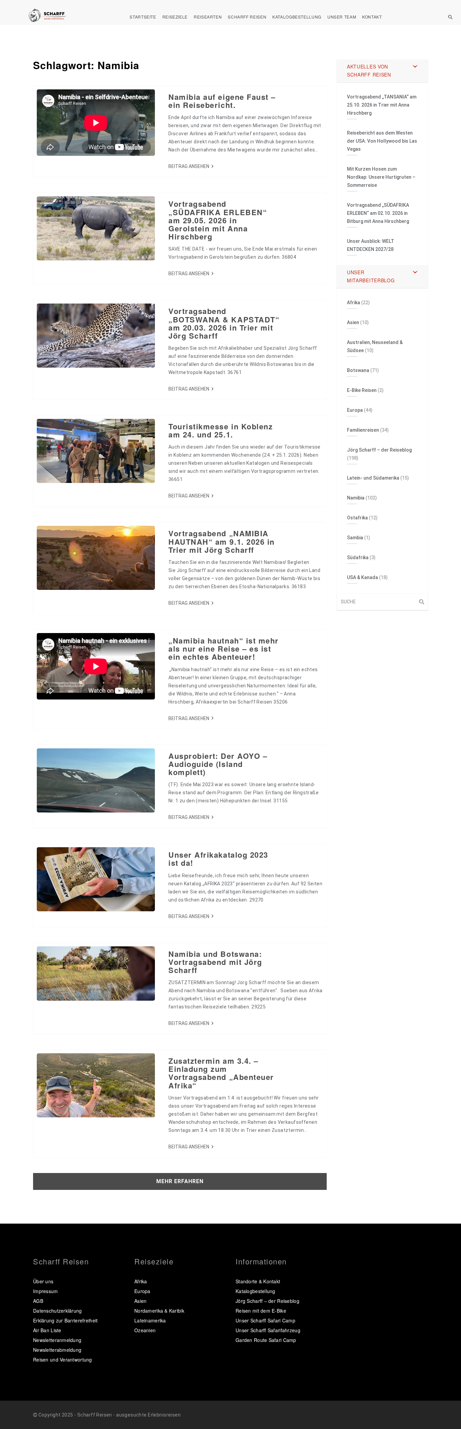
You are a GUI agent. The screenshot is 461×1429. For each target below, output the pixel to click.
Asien (353, 322)
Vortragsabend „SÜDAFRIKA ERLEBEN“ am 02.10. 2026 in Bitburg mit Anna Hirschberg (378, 213)
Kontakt (372, 17)
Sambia (355, 537)
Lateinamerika (150, 1320)
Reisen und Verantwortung (62, 1359)
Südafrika (358, 557)
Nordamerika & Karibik (159, 1310)
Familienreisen (363, 430)
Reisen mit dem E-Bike (261, 1310)
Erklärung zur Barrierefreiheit (65, 1320)
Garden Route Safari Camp (266, 1340)
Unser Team (341, 17)
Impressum (45, 1291)
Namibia (355, 498)
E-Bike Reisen (362, 390)
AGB (38, 1300)
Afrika (353, 302)
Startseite (143, 17)
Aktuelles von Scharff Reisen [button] (369, 70)
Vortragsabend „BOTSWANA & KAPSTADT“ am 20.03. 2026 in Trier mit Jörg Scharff (223, 323)
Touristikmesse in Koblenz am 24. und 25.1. (220, 430)
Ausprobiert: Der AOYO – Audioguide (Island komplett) (217, 763)
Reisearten (208, 17)
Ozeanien (145, 1330)
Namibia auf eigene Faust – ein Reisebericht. (222, 100)
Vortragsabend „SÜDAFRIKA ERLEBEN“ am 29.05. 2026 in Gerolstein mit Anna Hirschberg (217, 220)
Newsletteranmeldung (57, 1340)
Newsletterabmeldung (57, 1349)
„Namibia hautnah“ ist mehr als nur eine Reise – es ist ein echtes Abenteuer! (223, 648)
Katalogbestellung (296, 17)
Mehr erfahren (180, 1181)
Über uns (43, 1281)
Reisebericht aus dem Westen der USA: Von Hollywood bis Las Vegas (382, 141)
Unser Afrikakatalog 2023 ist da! (218, 858)
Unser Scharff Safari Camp (265, 1320)
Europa (355, 410)
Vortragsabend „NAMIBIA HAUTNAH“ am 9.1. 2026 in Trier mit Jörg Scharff (221, 541)
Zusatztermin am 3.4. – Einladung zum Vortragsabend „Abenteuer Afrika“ (221, 1073)
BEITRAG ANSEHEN (188, 166)
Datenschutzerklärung (57, 1310)
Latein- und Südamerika (373, 478)
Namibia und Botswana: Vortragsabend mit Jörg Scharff (215, 961)
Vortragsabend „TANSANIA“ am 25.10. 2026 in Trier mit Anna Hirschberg (381, 105)
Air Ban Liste (47, 1330)
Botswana (358, 370)
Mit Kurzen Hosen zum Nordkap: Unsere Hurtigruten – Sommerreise (381, 177)
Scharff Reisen (247, 17)
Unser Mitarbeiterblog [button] (371, 276)
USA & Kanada (362, 577)
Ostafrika (357, 517)
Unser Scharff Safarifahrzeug (268, 1330)
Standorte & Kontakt (258, 1281)
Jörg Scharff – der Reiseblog (379, 450)
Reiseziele (175, 17)
